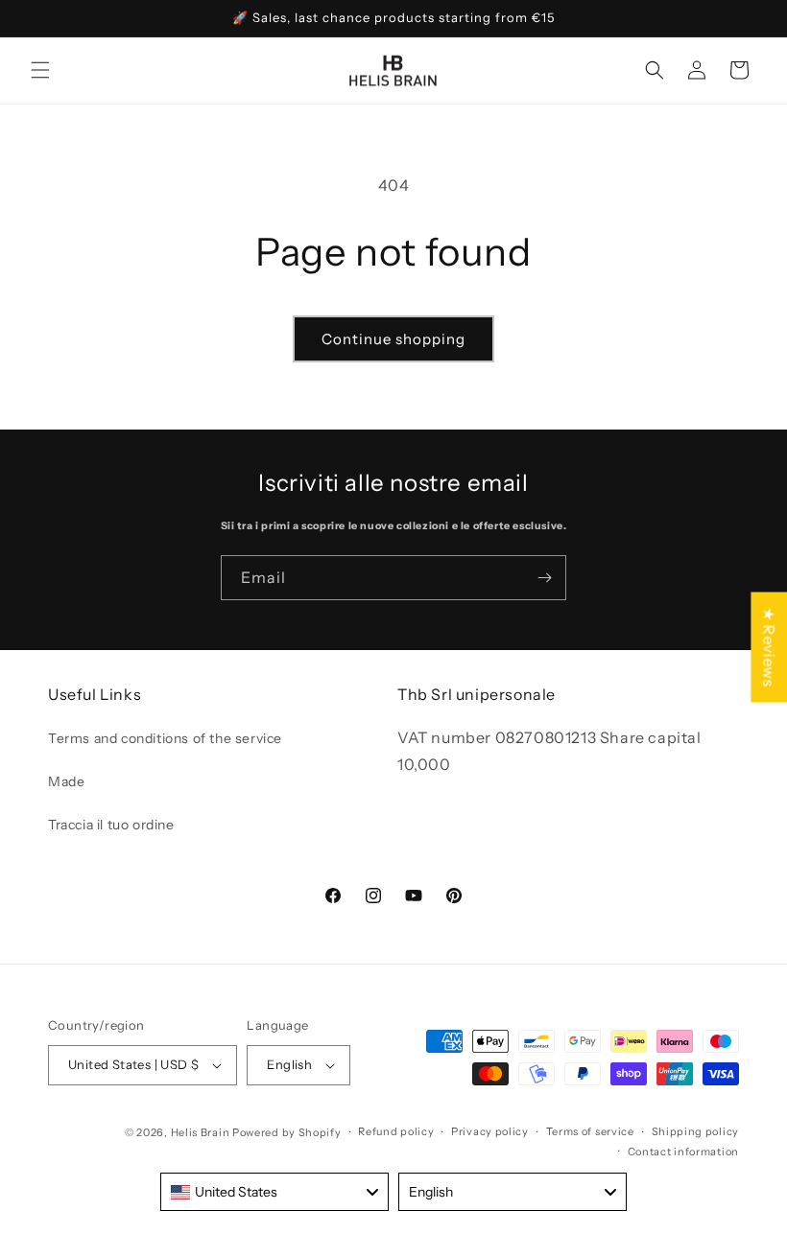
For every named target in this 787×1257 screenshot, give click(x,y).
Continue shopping (393, 339)
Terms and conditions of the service (165, 738)
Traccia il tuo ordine (111, 824)
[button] (40, 70)
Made (66, 781)
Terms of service (590, 1131)
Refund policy (396, 1131)
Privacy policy (490, 1131)
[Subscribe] (544, 577)
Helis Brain (200, 1132)
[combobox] (274, 1192)
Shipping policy (696, 1131)
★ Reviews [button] (768, 647)
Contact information (683, 1151)
